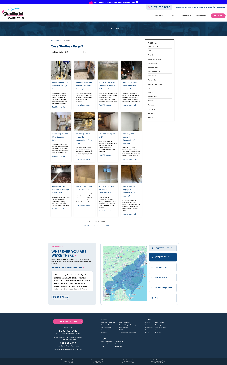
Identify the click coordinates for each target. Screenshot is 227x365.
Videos (150, 92)
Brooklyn (81, 275)
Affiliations (151, 113)
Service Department (155, 84)
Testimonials (152, 97)
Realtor (150, 117)
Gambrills (87, 280)
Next (107, 226)
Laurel (85, 286)
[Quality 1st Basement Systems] (13, 13)
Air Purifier (104, 332)
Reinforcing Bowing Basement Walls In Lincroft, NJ (129, 86)
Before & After (153, 67)
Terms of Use (70, 346)
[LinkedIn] (71, 343)
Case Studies (152, 76)
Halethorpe (73, 283)
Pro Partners (152, 109)
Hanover (56, 286)
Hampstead (82, 283)
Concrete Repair (106, 327)
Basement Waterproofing (108, 322)
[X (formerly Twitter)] (61, 343)
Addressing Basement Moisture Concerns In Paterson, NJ (84, 86)
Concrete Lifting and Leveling (127, 325)
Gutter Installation (124, 327)
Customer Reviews (154, 59)
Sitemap (77, 346)
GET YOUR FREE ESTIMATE (67, 321)
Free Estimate (218, 16)
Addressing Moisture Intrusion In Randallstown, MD (106, 189)
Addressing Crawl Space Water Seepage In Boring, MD (60, 189)
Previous (86, 226)
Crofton (74, 277)
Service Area (201, 16)
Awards (150, 101)
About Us (171, 16)
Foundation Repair (106, 325)
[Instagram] (73, 343)
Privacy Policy (61, 346)
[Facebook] (66, 343)
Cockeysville (67, 277)
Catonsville (57, 277)
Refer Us (151, 105)
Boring (64, 275)
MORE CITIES (59, 297)
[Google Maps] (68, 343)
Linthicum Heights (67, 289)
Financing (151, 55)
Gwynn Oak (64, 283)
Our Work (185, 16)
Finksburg (57, 280)
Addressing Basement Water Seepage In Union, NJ (60, 137)
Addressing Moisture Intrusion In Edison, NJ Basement (60, 86)
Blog (149, 88)
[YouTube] (63, 343)
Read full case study (59, 107)
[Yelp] (75, 343)
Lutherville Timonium (81, 289)
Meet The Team (153, 47)
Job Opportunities (154, 72)
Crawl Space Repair (124, 322)
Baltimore (57, 275)
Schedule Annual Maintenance (127, 332)
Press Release (152, 63)
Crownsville (82, 277)
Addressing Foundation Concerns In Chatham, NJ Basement (107, 86)
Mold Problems (123, 330)
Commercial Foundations (108, 330)
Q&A (149, 51)
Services (158, 16)
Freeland (80, 280)
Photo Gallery (152, 80)
